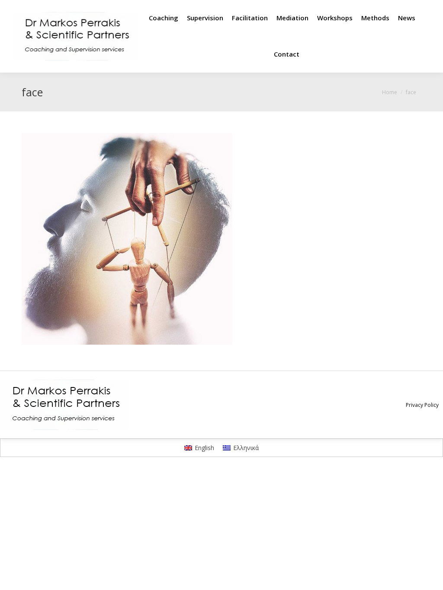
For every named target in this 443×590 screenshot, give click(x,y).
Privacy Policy (422, 405)
